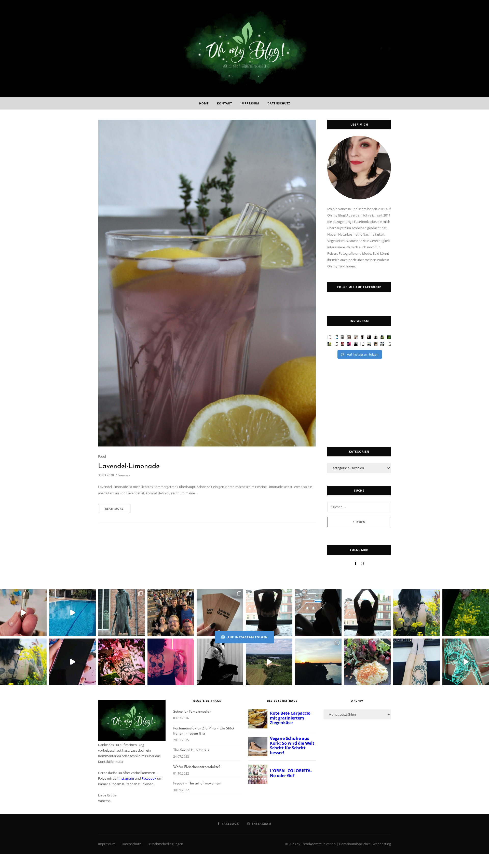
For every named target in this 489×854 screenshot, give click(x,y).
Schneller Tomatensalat (192, 712)
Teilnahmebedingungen (165, 844)
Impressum (249, 103)
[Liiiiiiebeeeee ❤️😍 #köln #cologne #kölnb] (369, 344)
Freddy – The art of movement (197, 783)
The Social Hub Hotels (191, 750)
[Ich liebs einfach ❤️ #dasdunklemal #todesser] (349, 344)
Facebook (149, 778)
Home (204, 103)
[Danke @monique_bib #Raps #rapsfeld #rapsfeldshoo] (382, 337)
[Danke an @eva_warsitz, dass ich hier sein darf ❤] (336, 337)
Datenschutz (278, 103)
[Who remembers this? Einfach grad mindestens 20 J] (329, 337)
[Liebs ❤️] (336, 344)
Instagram (126, 778)
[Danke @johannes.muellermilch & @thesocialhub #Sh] (362, 337)
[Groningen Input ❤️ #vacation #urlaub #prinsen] (342, 337)
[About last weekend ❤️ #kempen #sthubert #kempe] (362, 344)
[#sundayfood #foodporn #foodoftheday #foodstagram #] (375, 344)
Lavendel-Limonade (129, 466)
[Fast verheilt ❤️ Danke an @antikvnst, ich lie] (342, 344)
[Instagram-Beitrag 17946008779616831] (389, 344)
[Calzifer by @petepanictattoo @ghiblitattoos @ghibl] (382, 344)
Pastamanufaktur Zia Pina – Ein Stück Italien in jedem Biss (204, 731)
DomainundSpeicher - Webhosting (365, 844)
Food (102, 456)
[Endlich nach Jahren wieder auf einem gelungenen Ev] (356, 344)
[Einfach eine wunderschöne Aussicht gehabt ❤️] (356, 337)
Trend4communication (318, 844)
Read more (114, 508)
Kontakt (224, 103)
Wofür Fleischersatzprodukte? (196, 767)
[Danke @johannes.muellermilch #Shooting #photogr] (375, 337)
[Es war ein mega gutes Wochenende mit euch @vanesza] (349, 337)
